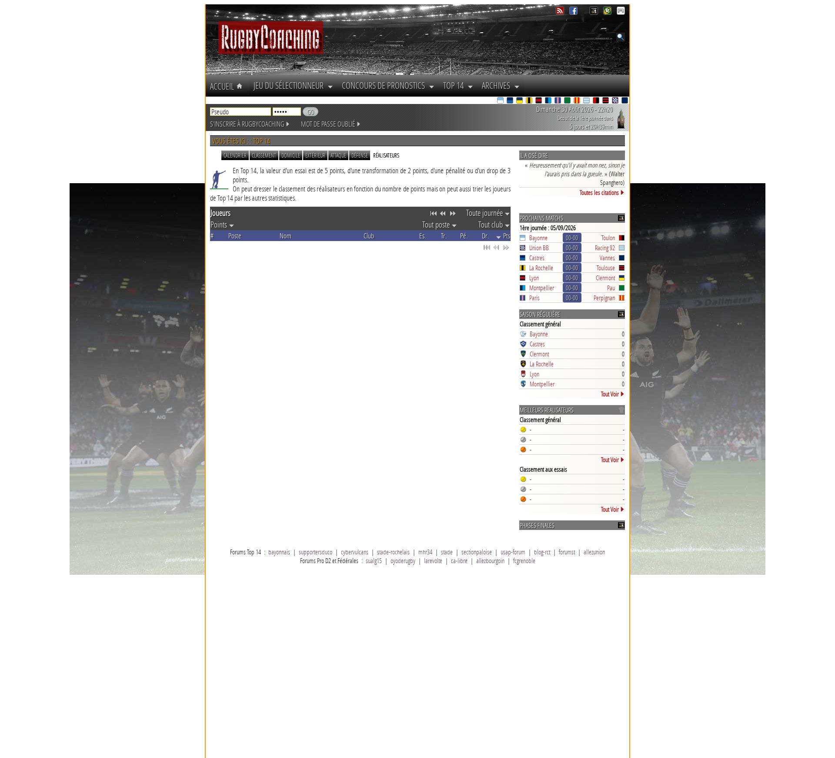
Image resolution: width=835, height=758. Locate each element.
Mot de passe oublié (328, 124)
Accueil (223, 86)
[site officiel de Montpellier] (549, 101)
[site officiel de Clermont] (520, 101)
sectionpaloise (476, 551)
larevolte (433, 560)
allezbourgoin (490, 560)
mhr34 (425, 551)
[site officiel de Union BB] (616, 101)
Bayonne (538, 237)
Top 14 (455, 85)
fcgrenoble (524, 560)
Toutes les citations (599, 192)
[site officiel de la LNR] (595, 12)
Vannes (607, 257)
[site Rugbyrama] (608, 12)
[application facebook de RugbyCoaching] (574, 12)
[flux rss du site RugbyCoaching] (561, 12)
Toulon (608, 237)
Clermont (605, 277)
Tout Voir (610, 393)
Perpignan (604, 297)
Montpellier (541, 287)
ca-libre (459, 560)
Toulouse (606, 267)
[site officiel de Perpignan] (577, 101)
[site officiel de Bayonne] (501, 101)
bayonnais (279, 551)
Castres (536, 257)
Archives (498, 85)
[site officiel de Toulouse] (606, 101)
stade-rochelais (393, 551)
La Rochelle (541, 267)
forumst (567, 551)
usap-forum (513, 551)
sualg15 (374, 560)
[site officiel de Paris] (558, 101)
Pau (611, 287)
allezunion (594, 551)
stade (447, 551)
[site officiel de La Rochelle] (530, 101)
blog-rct (542, 551)
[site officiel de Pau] (568, 101)
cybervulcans (354, 551)
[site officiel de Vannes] (625, 101)
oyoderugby (403, 560)
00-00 (572, 237)
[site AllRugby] (621, 12)
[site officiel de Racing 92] (587, 101)
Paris (534, 297)
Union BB (539, 247)
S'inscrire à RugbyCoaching (247, 124)
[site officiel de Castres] (510, 101)
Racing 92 (605, 247)
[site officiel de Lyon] (539, 101)
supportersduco (315, 551)
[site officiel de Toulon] (597, 101)
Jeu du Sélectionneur (290, 85)
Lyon (534, 277)
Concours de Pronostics (385, 85)
